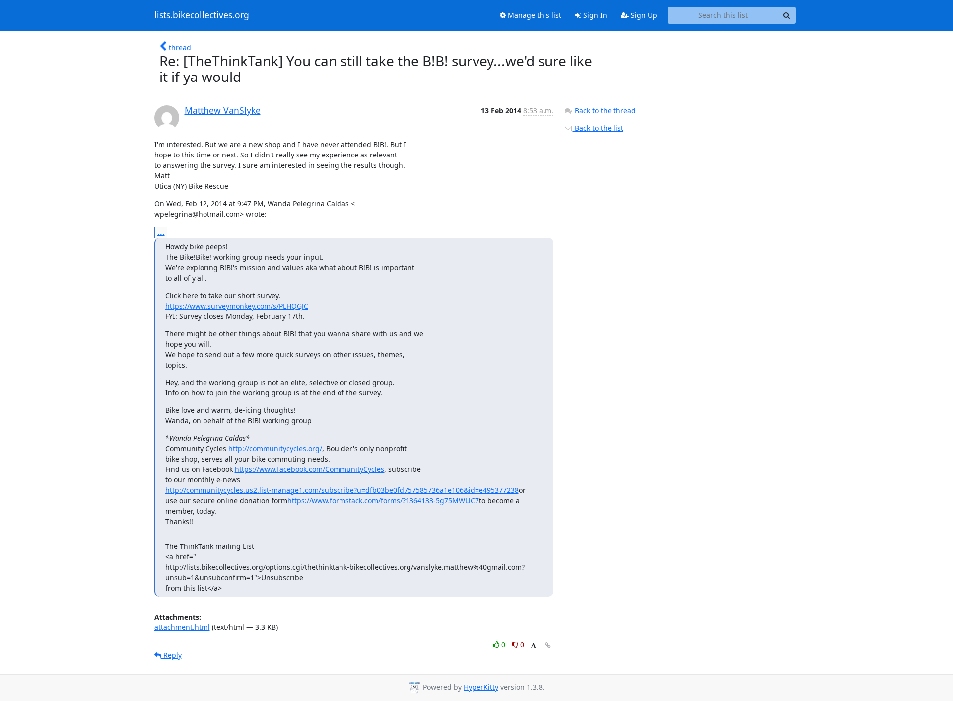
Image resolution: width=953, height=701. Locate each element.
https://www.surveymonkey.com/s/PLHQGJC (236, 306)
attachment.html (182, 627)
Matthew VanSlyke (223, 110)
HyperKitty (481, 687)
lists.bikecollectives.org (201, 15)
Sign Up (643, 15)
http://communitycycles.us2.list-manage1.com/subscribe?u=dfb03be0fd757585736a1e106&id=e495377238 (342, 490)
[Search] (787, 15)
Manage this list (533, 15)
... (161, 232)
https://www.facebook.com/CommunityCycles (309, 469)
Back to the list (598, 128)
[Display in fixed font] (533, 646)
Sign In (594, 15)
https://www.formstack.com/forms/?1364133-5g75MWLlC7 (383, 500)
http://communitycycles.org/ (275, 448)
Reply (171, 655)
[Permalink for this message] (548, 645)
